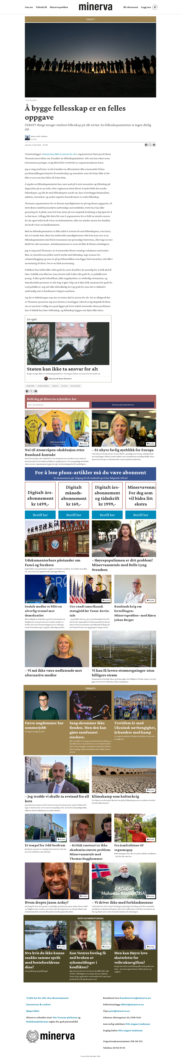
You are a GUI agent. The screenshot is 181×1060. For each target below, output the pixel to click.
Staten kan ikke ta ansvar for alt (59, 154)
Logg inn (146, 7)
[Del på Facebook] (146, 145)
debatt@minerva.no (132, 1004)
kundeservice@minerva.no (135, 998)
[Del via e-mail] (154, 145)
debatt (55, 386)
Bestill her (40, 515)
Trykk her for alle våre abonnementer (47, 998)
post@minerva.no (119, 1011)
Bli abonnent (130, 7)
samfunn (30, 386)
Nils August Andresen (138, 1024)
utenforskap (43, 386)
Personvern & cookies (38, 1004)
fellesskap (75, 386)
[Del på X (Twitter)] (150, 145)
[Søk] (154, 7)
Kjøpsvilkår (32, 1011)
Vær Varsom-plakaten (65, 1017)
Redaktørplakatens (37, 1021)
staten (64, 386)
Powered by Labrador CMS (90, 1056)
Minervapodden (59, 7)
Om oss (29, 7)
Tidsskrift (41, 7)
